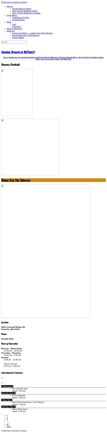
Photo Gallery (18, 37)
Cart (14, 24)
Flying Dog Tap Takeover (16, 180)
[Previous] (2, 378)
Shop (9, 22)
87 (8, 424)
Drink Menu (12, 15)
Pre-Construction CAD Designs (25, 35)
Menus (10, 6)
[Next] (2, 382)
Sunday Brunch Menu (21, 9)
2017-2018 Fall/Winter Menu (24, 11)
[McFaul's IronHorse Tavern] (14, 2)
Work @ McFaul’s (14, 29)
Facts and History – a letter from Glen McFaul (32, 33)
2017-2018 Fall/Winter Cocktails (26, 13)
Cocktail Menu (18, 20)
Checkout (16, 26)
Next (9, 426)
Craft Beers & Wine (20, 17)
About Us (11, 31)
